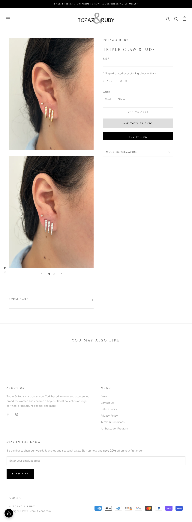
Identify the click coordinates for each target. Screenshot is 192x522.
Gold (108, 99)
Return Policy (109, 409)
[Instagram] (16, 414)
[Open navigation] (8, 18)
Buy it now (138, 137)
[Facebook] (116, 81)
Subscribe (20, 474)
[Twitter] (121, 81)
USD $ (13, 498)
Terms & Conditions (112, 422)
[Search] (176, 19)
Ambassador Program (114, 428)
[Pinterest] (126, 81)
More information (122, 152)
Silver (121, 99)
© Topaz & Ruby (22, 506)
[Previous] (42, 273)
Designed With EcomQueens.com (30, 511)
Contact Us (107, 403)
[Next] (61, 273)
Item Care (19, 299)
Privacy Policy (109, 416)
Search (105, 396)
